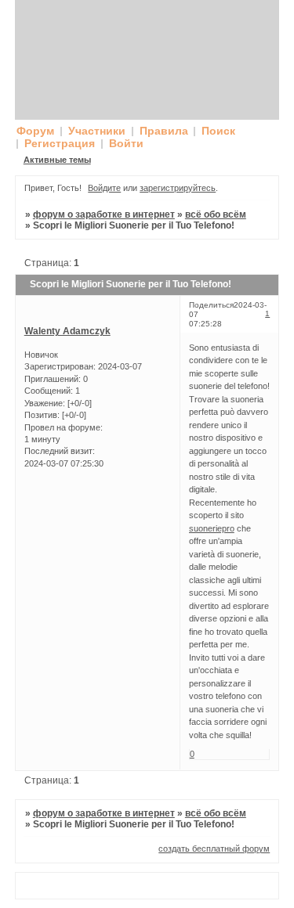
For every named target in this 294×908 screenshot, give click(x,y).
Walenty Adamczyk (67, 331)
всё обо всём (215, 214)
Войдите (104, 188)
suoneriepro (211, 528)
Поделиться (211, 305)
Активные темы (57, 159)
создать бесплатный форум (214, 848)
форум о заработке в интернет (104, 214)
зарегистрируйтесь (178, 188)
